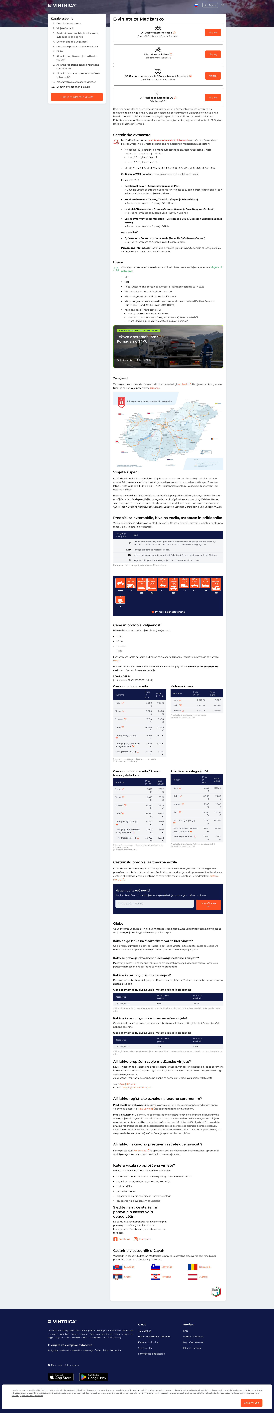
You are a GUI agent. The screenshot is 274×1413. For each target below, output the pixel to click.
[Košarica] (222, 5)
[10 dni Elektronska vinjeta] (123, 711)
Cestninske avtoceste (69, 23)
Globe (60, 51)
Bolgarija (53, 1350)
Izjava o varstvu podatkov (31, 1396)
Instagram (145, 1239)
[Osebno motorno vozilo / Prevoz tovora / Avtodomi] (190, 76)
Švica (105, 1350)
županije (155, 388)
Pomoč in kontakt (193, 1336)
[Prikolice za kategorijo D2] (175, 97)
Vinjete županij (65, 28)
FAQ (185, 1331)
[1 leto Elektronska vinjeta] (122, 727)
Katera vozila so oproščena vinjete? (76, 82)
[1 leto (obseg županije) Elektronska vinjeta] (117, 738)
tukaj (116, 660)
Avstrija (203, 1276)
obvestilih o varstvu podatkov (174, 1393)
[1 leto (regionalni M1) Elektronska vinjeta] (138, 751)
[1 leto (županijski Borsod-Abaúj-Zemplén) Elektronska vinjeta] (133, 746)
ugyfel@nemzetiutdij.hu (137, 1087)
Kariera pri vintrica (148, 1342)
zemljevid (182, 384)
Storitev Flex (145, 1348)
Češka (97, 1350)
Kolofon (15, 1396)
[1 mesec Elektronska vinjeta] (125, 719)
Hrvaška (166, 1276)
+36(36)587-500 (126, 1084)
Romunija (204, 1267)
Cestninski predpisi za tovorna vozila (77, 46)
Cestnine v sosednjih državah (73, 86)
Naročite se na (208, 905)
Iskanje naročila (192, 1348)
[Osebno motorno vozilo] (174, 32)
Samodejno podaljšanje (151, 1353)
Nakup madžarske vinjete (76, 97)
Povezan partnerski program (154, 1336)
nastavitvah (254, 1393)
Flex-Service (145, 1108)
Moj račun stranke (193, 1342)
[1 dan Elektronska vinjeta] (122, 703)
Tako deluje (144, 1331)
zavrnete (225, 1393)
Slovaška (129, 1267)
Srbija (127, 1276)
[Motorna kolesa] (170, 54)
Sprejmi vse (251, 1402)
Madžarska (65, 1350)
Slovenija (167, 1267)
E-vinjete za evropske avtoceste (70, 1345)
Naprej (213, 32)
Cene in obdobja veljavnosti (72, 41)
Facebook (124, 1239)
